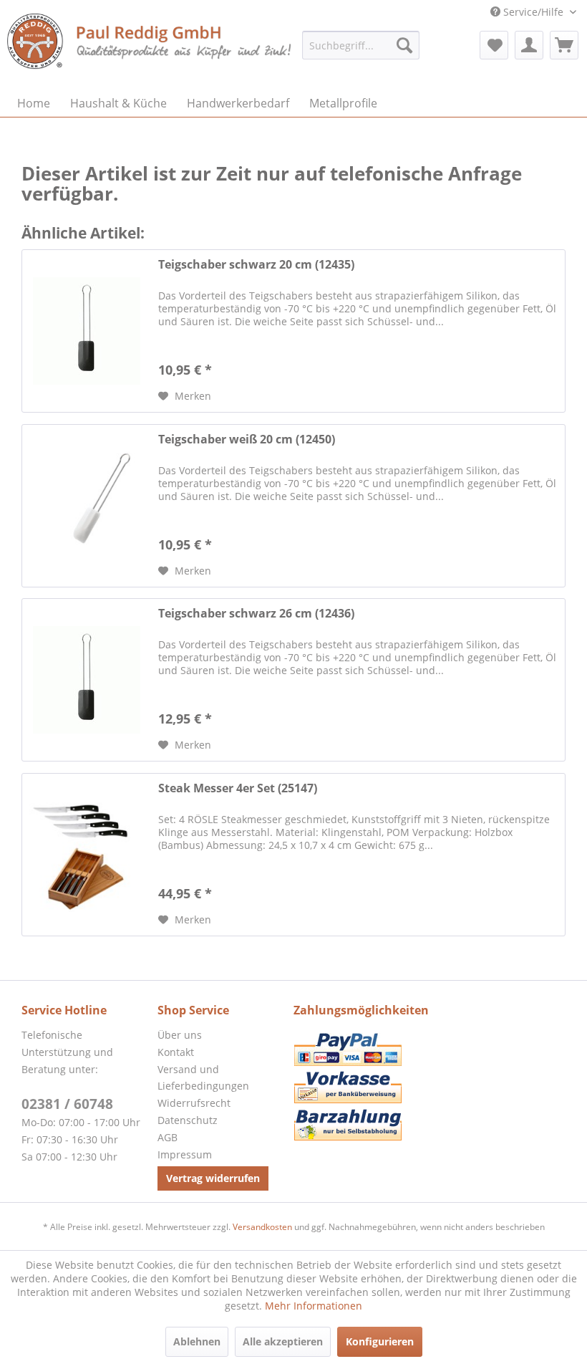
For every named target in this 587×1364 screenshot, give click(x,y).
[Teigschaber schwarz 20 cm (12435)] (86, 331)
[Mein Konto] (529, 45)
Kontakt (175, 1052)
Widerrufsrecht (194, 1103)
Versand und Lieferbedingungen (203, 1077)
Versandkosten (262, 1227)
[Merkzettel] (494, 45)
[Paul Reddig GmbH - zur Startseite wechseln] (150, 48)
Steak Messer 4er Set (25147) (237, 788)
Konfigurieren (380, 1341)
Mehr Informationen (313, 1305)
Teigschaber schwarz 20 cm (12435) (256, 264)
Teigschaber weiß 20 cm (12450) (246, 439)
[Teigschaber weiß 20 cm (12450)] (86, 506)
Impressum (184, 1154)
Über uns (179, 1035)
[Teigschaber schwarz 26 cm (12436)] (86, 680)
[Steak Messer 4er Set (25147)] (86, 854)
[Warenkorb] (564, 45)
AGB (167, 1137)
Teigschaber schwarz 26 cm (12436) (256, 613)
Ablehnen (196, 1341)
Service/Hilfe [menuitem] (533, 12)
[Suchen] (404, 45)
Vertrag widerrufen (213, 1178)
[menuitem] (360, 45)
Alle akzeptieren (283, 1341)
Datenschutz (187, 1120)
